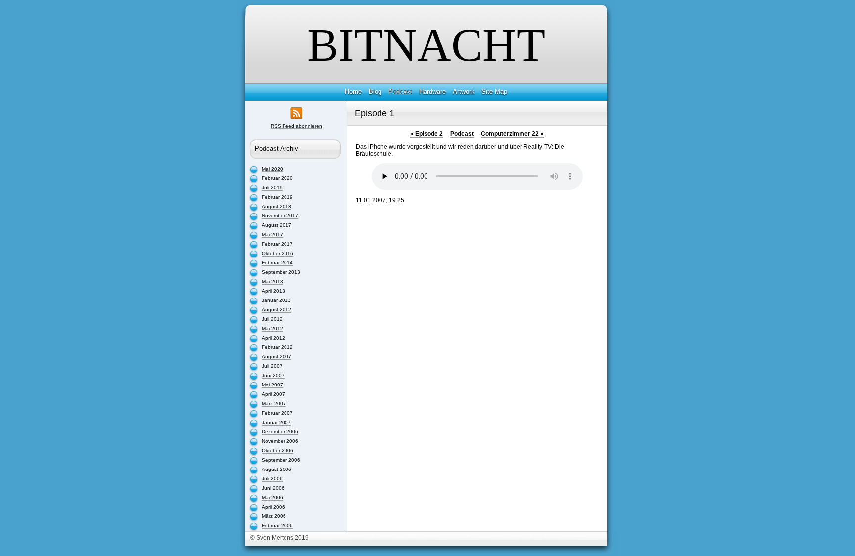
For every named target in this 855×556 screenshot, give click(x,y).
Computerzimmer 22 (512, 133)
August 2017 (276, 225)
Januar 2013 (276, 300)
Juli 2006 (272, 478)
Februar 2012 (277, 347)
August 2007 (276, 356)
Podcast (462, 133)
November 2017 (280, 215)
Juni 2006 (273, 488)
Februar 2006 (277, 525)
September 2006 (281, 460)
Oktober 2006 (277, 450)
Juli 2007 (272, 366)
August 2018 (276, 206)
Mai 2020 (272, 168)
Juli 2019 (272, 187)
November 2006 (280, 441)
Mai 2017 (272, 234)
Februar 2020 (277, 178)
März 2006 (274, 516)
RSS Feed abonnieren (296, 125)
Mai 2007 (272, 384)
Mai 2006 (272, 497)
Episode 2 (426, 133)
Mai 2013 (272, 281)
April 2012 (273, 338)
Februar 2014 (277, 262)
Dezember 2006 (280, 431)
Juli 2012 (272, 319)
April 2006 (273, 507)
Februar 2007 (277, 413)
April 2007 (273, 394)
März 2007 (274, 403)
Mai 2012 (272, 328)
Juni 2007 (273, 375)
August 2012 (276, 309)
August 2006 (276, 469)
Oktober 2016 (277, 253)
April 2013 (273, 291)
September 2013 (281, 272)
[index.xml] (296, 120)
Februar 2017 (277, 244)
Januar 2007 (276, 422)
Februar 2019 (277, 197)
